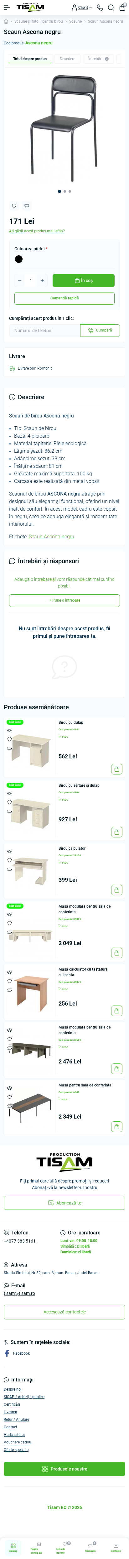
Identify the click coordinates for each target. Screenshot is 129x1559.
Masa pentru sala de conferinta (85, 1085)
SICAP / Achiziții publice (24, 1397)
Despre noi (13, 1389)
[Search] (111, 7)
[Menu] (7, 7)
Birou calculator (72, 848)
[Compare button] (27, 206)
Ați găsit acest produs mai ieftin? (37, 231)
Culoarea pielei (31, 248)
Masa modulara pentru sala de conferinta (85, 909)
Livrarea (10, 1412)
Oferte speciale (16, 1450)
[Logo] (30, 7)
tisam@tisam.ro (19, 1293)
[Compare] (9, 748)
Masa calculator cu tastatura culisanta (83, 972)
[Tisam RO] (64, 1163)
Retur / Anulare (16, 1419)
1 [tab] (59, 191)
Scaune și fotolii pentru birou (38, 21)
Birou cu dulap (71, 722)
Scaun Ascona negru (51, 537)
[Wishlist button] (14, 206)
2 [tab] (65, 191)
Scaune (75, 21)
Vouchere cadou (17, 1442)
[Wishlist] (9, 739)
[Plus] (42, 280)
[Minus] (20, 280)
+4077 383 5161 (20, 1241)
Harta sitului (14, 1434)
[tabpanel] (64, 128)
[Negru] (18, 259)
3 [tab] (70, 191)
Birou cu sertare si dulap (79, 785)
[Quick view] (9, 730)
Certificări (12, 1404)
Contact (10, 1427)
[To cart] (116, 769)
